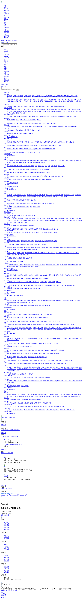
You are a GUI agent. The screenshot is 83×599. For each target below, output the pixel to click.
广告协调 (39, 278)
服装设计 (9, 410)
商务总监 (26, 305)
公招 (5, 29)
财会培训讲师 (28, 258)
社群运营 (42, 195)
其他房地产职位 (8, 234)
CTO (20, 377)
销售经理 (15, 300)
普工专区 (6, 538)
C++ (11, 338)
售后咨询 (45, 203)
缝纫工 (58, 101)
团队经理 (47, 305)
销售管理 (6, 304)
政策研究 (9, 295)
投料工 (17, 120)
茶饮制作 (38, 162)
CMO (25, 288)
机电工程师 (17, 109)
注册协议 (6, 524)
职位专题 (6, 31)
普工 (5, 15)
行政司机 (35, 145)
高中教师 (62, 247)
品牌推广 (6, 546)
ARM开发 (49, 350)
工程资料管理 (27, 218)
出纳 (17, 149)
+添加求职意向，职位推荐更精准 (10, 430)
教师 (27, 241)
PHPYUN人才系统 (6, 495)
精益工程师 (62, 111)
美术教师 (20, 247)
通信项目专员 (31, 369)
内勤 (31, 145)
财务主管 (52, 149)
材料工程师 (10, 109)
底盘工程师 (64, 126)
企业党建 (15, 295)
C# (22, 338)
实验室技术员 (37, 123)
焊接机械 (22, 113)
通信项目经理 (39, 369)
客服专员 (29, 203)
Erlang (57, 338)
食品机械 (16, 113)
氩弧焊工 (15, 101)
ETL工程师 (13, 357)
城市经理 (37, 305)
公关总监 (20, 288)
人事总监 (20, 142)
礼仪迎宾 (47, 172)
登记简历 (8, 40)
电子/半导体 (7, 372)
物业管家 (35, 229)
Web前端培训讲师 (40, 253)
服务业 (6, 157)
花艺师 (16, 183)
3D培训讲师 (49, 253)
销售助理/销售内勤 (58, 300)
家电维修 (22, 166)
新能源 (6, 131)
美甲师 (25, 176)
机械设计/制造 (8, 108)
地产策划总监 (35, 232)
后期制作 (12, 329)
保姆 (46, 166)
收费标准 (6, 548)
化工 (5, 121)
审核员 (23, 106)
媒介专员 (23, 278)
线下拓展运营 (36, 195)
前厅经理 (41, 172)
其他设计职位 (8, 411)
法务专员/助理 (11, 152)
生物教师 (73, 247)
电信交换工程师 (58, 367)
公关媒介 (6, 276)
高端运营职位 (8, 205)
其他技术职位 (8, 387)
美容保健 (6, 174)
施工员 (65, 220)
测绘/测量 (60, 220)
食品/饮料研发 (11, 123)
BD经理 (32, 300)
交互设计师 (38, 399)
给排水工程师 (16, 222)
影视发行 (23, 329)
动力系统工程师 (56, 126)
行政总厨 (76, 160)
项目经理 (17, 353)
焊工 (19, 101)
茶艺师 (20, 162)
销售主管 (15, 305)
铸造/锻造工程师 (65, 109)
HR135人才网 (15, 495)
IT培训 (6, 251)
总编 (46, 314)
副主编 (31, 200)
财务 (5, 147)
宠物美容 (15, 186)
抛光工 (60, 99)
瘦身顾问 (31, 179)
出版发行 (37, 314)
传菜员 (68, 160)
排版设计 (9, 314)
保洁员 (9, 229)
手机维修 (27, 166)
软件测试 (63, 363)
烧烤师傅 (36, 160)
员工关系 (15, 142)
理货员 (37, 169)
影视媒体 (6, 326)
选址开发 (9, 275)
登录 (2, 515)
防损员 (33, 169)
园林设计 (57, 218)
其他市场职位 (8, 290)
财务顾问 (21, 149)
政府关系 (20, 295)
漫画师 (78, 396)
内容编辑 (26, 200)
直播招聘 (6, 17)
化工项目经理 (45, 123)
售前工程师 (10, 386)
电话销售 (66, 300)
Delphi (37, 338)
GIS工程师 (10, 340)
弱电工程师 (24, 222)
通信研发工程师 (21, 367)
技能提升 (6, 32)
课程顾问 (20, 261)
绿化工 (40, 229)
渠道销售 (43, 300)
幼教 (47, 247)
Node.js (49, 338)
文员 (50, 145)
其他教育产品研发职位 (50, 241)
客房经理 (36, 172)
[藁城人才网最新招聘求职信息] (4, 42)
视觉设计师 (60, 396)
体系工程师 (28, 106)
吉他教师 (75, 265)
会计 (14, 149)
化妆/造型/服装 (48, 329)
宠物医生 (9, 186)
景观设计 (9, 218)
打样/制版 (38, 130)
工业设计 (48, 410)
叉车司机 (29, 101)
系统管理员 (47, 360)
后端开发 (6, 336)
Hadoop (29, 338)
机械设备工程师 (40, 111)
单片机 (16, 350)
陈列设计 (15, 410)
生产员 (34, 96)
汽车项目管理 (28, 126)
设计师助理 (21, 394)
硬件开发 (6, 348)
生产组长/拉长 (40, 96)
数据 (5, 355)
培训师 (37, 241)
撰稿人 (32, 314)
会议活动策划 (43, 282)
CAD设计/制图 (37, 394)
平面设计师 (27, 396)
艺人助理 (40, 328)
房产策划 (24, 215)
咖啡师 (22, 160)
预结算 (33, 218)
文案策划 (21, 200)
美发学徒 (47, 176)
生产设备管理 (27, 96)
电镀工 (43, 99)
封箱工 (34, 120)
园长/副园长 (42, 244)
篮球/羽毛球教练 (18, 265)
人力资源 (6, 140)
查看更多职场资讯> (6, 488)
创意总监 (9, 288)
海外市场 (73, 275)
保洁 (49, 166)
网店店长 (36, 196)
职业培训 (6, 256)
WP (28, 343)
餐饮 (5, 159)
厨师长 (72, 160)
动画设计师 (14, 394)
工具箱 (6, 37)
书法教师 (12, 266)
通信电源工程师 (11, 369)
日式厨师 (42, 160)
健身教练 (9, 179)
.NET (25, 338)
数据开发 (24, 357)
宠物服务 (6, 184)
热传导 (68, 111)
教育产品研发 (8, 239)
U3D (49, 343)
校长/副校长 (30, 244)
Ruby (45, 338)
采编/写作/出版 (8, 312)
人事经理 (36, 142)
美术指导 (52, 285)
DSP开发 (43, 350)
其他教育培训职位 (9, 268)
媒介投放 (26, 285)
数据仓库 (19, 357)
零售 (5, 167)
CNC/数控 (23, 109)
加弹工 (26, 120)
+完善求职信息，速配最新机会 (9, 436)
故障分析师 (42, 106)
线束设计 (16, 133)
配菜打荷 (25, 162)
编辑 (5, 198)
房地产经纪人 (30, 225)
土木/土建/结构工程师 (72, 218)
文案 (36, 285)
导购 (21, 169)
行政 (5, 143)
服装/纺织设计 (22, 130)
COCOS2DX (54, 343)
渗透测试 (9, 363)
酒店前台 (27, 172)
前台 (17, 145)
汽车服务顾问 (59, 116)
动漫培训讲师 (20, 253)
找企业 (6, 12)
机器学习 (33, 381)
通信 (5, 365)
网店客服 (40, 203)
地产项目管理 (18, 215)
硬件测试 (57, 363)
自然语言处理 (52, 381)
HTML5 (17, 343)
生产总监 (58, 96)
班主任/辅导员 (11, 244)
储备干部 (54, 145)
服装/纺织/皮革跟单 (12, 130)
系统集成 (31, 350)
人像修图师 (72, 396)
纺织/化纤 (6, 118)
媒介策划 (9, 278)
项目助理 (28, 353)
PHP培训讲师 (68, 253)
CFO (43, 149)
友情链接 (6, 570)
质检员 (64, 106)
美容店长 (42, 176)
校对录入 (42, 314)
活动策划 (62, 275)
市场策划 (26, 275)
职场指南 (6, 572)
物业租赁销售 (23, 229)
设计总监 (45, 406)
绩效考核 (42, 142)
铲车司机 (24, 101)
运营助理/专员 (22, 195)
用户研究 (6, 401)
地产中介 (9, 225)
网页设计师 (53, 396)
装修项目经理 (42, 220)
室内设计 (62, 218)
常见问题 (6, 568)
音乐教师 (26, 247)
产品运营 (25, 196)
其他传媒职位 (8, 331)
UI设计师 (33, 396)
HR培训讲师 (20, 258)
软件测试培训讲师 (30, 253)
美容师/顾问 (10, 176)
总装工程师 (10, 126)
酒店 (5, 171)
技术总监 (34, 377)
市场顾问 (31, 275)
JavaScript (45, 343)
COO (22, 207)
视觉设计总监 (30, 406)
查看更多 (3, 425)
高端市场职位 (8, 287)
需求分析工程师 (54, 353)
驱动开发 (26, 350)
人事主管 (71, 142)
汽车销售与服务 (8, 114)
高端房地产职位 (8, 230)
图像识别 (16, 381)
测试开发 (39, 363)
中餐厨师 (53, 160)
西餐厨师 (47, 160)
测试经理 (29, 377)
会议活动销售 (51, 282)
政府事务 (6, 294)
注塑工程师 (57, 109)
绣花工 (39, 120)
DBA (63, 360)
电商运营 (29, 195)
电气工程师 (22, 374)
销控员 (56, 229)
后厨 (29, 162)
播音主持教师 (63, 265)
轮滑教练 (30, 266)
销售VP (42, 305)
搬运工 (54, 101)
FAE (18, 374)
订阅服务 (6, 561)
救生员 (45, 179)
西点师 (16, 162)
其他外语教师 (27, 249)
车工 (78, 99)
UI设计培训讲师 (11, 253)
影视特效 (29, 328)
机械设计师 (48, 111)
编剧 (69, 329)
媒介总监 (15, 288)
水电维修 (50, 229)
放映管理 (55, 329)
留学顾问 (9, 261)
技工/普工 (6, 97)
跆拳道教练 (10, 265)
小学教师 (51, 247)
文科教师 (37, 247)
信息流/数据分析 (62, 196)
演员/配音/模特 (39, 329)
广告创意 (58, 285)
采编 (8, 200)
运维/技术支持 (8, 358)
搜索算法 (59, 381)
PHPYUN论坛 (23, 495)
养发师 (16, 176)
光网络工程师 (15, 370)
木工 (8, 101)
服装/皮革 (6, 128)
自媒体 (50, 314)
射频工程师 (61, 350)
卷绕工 (9, 120)
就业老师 (9, 247)
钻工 (66, 99)
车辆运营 (49, 196)
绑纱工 (30, 120)
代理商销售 (49, 300)
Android (22, 343)
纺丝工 (13, 120)
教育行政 (6, 242)
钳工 (69, 99)
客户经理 (31, 302)
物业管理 (6, 227)
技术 (5, 334)
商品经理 (77, 300)
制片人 (66, 329)
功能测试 (28, 363)
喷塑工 (39, 99)
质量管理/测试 (57, 106)
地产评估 (15, 225)
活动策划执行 (16, 278)
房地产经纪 (7, 224)
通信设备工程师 (65, 369)
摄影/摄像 (66, 328)
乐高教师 (56, 265)
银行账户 (6, 544)
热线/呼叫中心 (11, 203)
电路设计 (20, 350)
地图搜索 (6, 559)
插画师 (9, 394)
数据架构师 (43, 357)
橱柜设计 (42, 410)
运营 (5, 191)
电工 (11, 101)
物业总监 (19, 232)
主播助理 (15, 328)
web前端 (15, 346)
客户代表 (20, 300)
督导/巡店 (46, 169)
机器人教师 (19, 266)
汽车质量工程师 (11, 106)
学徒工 (9, 99)
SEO (41, 275)
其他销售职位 (8, 307)
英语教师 (31, 247)
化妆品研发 (19, 123)
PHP (13, 338)
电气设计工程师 (11, 374)
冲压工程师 (30, 109)
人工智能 (6, 379)
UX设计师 (26, 403)
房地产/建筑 (7, 212)
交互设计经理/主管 (20, 406)
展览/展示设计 (70, 410)
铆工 (63, 99)
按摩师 (33, 176)
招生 (5, 259)
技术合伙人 (10, 377)
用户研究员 (41, 403)
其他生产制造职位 (9, 135)
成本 (8, 149)
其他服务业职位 (8, 188)
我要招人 (3, 40)
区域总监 (31, 305)
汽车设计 (78, 126)
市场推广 (37, 275)
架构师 (24, 377)
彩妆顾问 (61, 176)
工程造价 (38, 218)
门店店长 (9, 169)
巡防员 (60, 166)
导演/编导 (60, 328)
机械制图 (24, 111)
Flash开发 (39, 343)
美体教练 (20, 179)
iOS (26, 343)
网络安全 (53, 360)
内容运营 (14, 196)
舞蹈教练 (15, 179)
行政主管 (21, 145)
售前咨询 (51, 203)
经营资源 (6, 527)
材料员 (55, 220)
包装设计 (27, 394)
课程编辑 (23, 241)
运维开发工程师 (18, 360)
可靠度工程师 (49, 106)
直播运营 (55, 196)
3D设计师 (21, 396)
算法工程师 (39, 381)
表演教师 (25, 266)
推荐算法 (45, 381)
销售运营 (9, 195)
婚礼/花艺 (6, 181)
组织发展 (9, 142)
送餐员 (17, 160)
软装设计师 (70, 220)
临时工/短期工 (65, 101)
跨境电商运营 (43, 196)
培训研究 (31, 241)
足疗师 (37, 176)
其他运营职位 (8, 208)
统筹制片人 (47, 328)
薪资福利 (47, 142)
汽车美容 (46, 116)
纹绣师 (57, 176)
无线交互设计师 (30, 399)
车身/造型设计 (72, 126)
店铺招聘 (6, 14)
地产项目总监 (43, 232)
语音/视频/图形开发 (64, 338)
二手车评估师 (31, 116)
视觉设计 (6, 392)
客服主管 (23, 203)
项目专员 (34, 353)
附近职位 (6, 36)
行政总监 (46, 145)
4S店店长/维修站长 (22, 116)
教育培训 (6, 237)
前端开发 (6, 345)
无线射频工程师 (77, 367)
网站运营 (55, 195)
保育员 (55, 166)
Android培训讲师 (12, 254)
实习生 (59, 145)
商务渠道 (48, 275)
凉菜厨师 (58, 160)
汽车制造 (6, 125)
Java (8, 338)
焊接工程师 (50, 109)
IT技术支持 (40, 360)
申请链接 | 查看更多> (7, 493)
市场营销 (20, 275)
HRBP (63, 142)
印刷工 (71, 101)
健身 (41, 179)
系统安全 (58, 360)
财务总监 (47, 149)
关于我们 (6, 522)
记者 (11, 200)
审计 (31, 149)
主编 (31, 207)
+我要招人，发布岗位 (7, 453)
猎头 (5, 25)
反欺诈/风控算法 (72, 381)
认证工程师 (35, 106)
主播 (33, 329)
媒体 (5, 311)
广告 (5, 283)
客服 (5, 201)
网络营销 (67, 275)
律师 (17, 152)
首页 (5, 5)
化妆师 (20, 176)
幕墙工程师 (77, 220)
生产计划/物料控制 (18, 96)
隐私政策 (6, 529)
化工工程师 (53, 123)
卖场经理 (28, 169)
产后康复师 (10, 166)
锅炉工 (13, 99)
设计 (5, 391)
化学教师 (79, 247)
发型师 (29, 176)
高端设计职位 (8, 404)
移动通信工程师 (39, 367)
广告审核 (9, 285)
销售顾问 (72, 300)
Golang (53, 338)
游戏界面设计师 (63, 394)
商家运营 (77, 195)
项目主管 (23, 353)
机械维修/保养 (32, 111)
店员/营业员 (16, 169)
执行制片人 (53, 328)
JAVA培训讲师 (21, 254)
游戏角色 (50, 394)
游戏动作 (44, 394)
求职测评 (6, 557)
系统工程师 (33, 360)
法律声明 (6, 525)
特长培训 (6, 263)
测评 (5, 24)
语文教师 (20, 249)
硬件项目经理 (11, 353)
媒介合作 (20, 285)
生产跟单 (9, 96)
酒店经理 (15, 172)
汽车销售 (73, 116)
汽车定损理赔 (40, 116)
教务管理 (23, 244)
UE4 (8, 343)
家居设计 (31, 410)
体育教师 (15, 247)
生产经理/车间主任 (49, 96)
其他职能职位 (8, 154)
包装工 (26, 99)
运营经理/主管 (17, 207)
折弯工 (47, 99)
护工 (36, 166)
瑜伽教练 (37, 179)
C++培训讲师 (60, 253)
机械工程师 (55, 111)
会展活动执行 (11, 282)
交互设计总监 (11, 406)
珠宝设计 (26, 410)
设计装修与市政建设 (10, 217)
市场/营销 (6, 273)
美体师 (52, 176)
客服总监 (9, 207)
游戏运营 (66, 195)
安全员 (18, 106)
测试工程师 (16, 363)
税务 (28, 149)
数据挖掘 (17, 338)
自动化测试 (22, 363)
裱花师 (33, 162)
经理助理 (26, 145)
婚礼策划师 (10, 183)
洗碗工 (63, 160)
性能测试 (34, 363)
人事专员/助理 (57, 142)
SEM (44, 275)
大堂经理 (9, 172)
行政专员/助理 (11, 145)
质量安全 (6, 104)
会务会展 (6, 280)
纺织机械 (11, 113)
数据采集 (73, 338)
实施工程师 (46, 353)
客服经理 (34, 203)
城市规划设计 (50, 218)
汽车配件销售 (67, 116)
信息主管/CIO (68, 360)
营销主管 (19, 302)
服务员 (29, 160)
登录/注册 (14, 40)
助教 (66, 247)
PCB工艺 (54, 350)
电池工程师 (29, 133)
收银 (32, 160)
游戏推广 (15, 275)
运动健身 (6, 178)
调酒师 (43, 162)
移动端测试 (46, 363)
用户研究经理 (19, 403)
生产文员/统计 (73, 96)
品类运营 (71, 195)
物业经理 (30, 229)
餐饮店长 (12, 160)
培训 (5, 22)
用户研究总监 (11, 403)
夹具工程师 (37, 109)
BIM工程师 (49, 220)
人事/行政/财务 (8, 138)
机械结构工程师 (17, 111)
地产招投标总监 (26, 232)
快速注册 (6, 515)
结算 (25, 149)
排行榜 (6, 555)
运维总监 (16, 377)
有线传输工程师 (68, 367)
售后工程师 (17, 386)
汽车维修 (52, 116)
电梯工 (17, 99)
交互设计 (6, 398)
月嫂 (43, 166)
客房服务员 (21, 172)
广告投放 (6, 549)
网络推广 (60, 195)
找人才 (6, 8)
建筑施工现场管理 (18, 218)
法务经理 (32, 152)
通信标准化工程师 (22, 369)
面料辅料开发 (31, 130)
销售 (5, 297)
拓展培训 (9, 258)
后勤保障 (6, 164)
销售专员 (9, 300)
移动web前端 (33, 343)
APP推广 (78, 275)
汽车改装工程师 (11, 116)
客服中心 (6, 567)
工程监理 (43, 218)
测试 (5, 362)
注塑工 (34, 99)
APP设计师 (39, 396)
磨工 (75, 99)
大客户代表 (27, 300)
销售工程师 (25, 302)
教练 (52, 265)
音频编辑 (77, 328)
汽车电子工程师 (46, 126)
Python (33, 338)
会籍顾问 (50, 179)
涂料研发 (25, 123)
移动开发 (6, 341)
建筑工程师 (13, 220)
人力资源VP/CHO (29, 142)
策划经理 (40, 285)
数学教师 (15, 249)
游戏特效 (70, 394)
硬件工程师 (10, 350)
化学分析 (30, 123)
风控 (34, 149)
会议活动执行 (35, 282)
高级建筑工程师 (21, 220)
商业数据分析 (55, 275)
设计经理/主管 (52, 406)
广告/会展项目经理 (69, 285)
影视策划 (29, 329)
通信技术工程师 (11, 367)
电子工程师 (29, 374)
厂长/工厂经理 (65, 96)
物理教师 (9, 249)
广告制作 (31, 285)
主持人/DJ (10, 328)
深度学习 (27, 381)
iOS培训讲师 (75, 253)
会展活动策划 (19, 282)
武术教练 (36, 266)
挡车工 (22, 120)
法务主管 (26, 152)
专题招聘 (6, 27)
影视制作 (18, 329)
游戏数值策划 (33, 403)
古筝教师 (70, 265)
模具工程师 (43, 109)
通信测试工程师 (56, 369)
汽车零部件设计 (37, 126)
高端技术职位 (8, 375)
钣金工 (55, 99)
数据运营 (30, 196)
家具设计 (37, 410)
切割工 (50, 101)
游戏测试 (52, 363)
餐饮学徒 (11, 162)
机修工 (51, 99)
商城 (5, 34)
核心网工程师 (47, 369)
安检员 (32, 166)
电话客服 (18, 203)
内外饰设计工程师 (19, 126)
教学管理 (18, 244)
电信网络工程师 (49, 367)
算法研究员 (10, 381)
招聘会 (6, 19)
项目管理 (6, 352)
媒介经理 (34, 278)
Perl (42, 338)
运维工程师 (10, 360)
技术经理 (40, 377)
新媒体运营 (49, 195)
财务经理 (38, 149)
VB (40, 338)
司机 (63, 166)
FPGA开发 (38, 350)
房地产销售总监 (11, 232)
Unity (54, 253)
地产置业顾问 (22, 225)
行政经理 (40, 145)
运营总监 (26, 207)
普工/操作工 (35, 101)
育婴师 (40, 166)
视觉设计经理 (38, 406)
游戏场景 (55, 394)
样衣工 (46, 101)
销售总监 (20, 305)
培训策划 (41, 241)
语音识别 (22, 381)
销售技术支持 (8, 384)
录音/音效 (61, 329)
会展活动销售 (27, 282)
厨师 (25, 160)
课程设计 (17, 241)
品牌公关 (45, 278)
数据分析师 (36, 357)
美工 (31, 394)
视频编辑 (71, 328)
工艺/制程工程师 (75, 109)
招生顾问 (15, 261)
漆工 (80, 99)
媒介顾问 (15, 285)
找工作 (6, 7)
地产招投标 (10, 215)
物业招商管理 (15, 229)
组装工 (30, 99)
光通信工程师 (74, 369)
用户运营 (19, 196)
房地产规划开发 (8, 213)
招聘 (67, 142)
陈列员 (41, 169)
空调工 (22, 99)
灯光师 (21, 328)
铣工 (72, 99)
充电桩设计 (10, 133)
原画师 (75, 394)
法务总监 (37, 152)
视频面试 (6, 10)
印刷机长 (75, 101)
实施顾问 (39, 353)
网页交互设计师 (21, 399)
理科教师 (42, 247)
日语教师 (34, 249)
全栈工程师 (79, 338)
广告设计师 (46, 285)
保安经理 (16, 166)
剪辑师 (25, 328)
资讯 (5, 20)
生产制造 (6, 92)
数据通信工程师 (30, 367)
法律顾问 (21, 152)
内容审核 (15, 195)
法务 (5, 150)
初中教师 (56, 247)
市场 (5, 271)
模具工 (41, 101)
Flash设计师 (46, 396)
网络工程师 (26, 360)
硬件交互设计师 (11, 399)
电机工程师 (22, 133)
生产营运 (6, 94)
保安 (52, 166)
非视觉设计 (7, 408)
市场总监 (29, 288)
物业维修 (45, 229)
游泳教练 (26, 179)
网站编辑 (15, 200)
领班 (8, 160)
